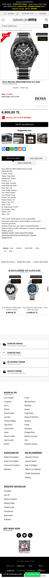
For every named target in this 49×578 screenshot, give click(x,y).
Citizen (7, 409)
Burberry (27, 405)
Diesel (6, 444)
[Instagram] (24, 535)
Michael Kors (29, 402)
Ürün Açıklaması (13, 158)
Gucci (6, 405)
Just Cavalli (8, 440)
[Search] (45, 26)
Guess (27, 409)
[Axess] (40, 566)
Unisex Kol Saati (41, 262)
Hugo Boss (29, 413)
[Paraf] (30, 566)
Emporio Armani (30, 444)
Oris (26, 440)
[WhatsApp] (18, 13)
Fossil (26, 425)
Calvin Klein (9, 429)
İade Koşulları (36, 158)
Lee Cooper (9, 398)
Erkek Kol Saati (7, 262)
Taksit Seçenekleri (24, 124)
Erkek (37, 248)
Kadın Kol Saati (23, 262)
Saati (10, 251)
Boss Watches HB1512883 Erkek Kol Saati (11, 309)
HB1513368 (28, 248)
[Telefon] (30, 535)
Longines (8, 402)
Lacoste (7, 417)
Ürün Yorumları (24, 163)
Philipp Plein (29, 432)
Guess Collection (31, 417)
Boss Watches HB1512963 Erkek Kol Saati (32, 309)
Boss (11, 248)
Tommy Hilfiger (10, 421)
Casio (26, 398)
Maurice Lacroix (30, 436)
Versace (27, 421)
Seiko (6, 432)
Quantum (28, 429)
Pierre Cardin (9, 436)
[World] (20, 566)
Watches (19, 248)
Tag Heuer (8, 425)
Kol (5, 251)
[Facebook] (19, 535)
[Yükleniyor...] (46, 19)
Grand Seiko (9, 413)
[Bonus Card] (10, 566)
